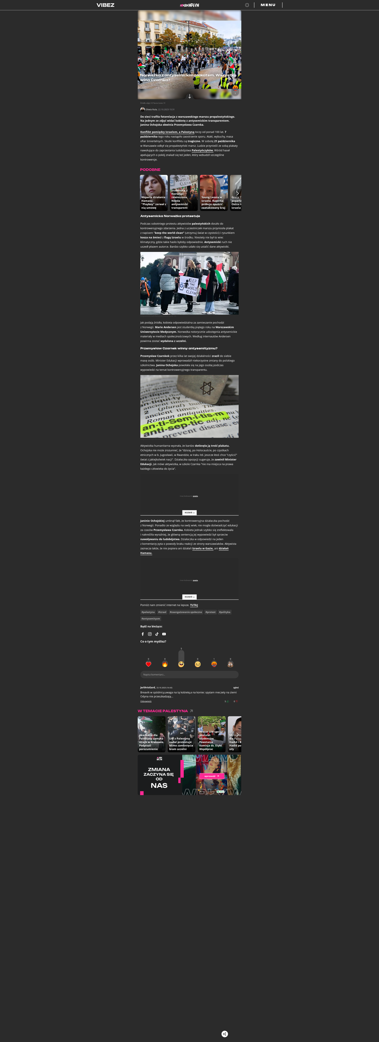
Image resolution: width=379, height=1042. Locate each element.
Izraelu (202, 548)
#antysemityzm (151, 618)
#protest (210, 612)
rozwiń (188, 512)
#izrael (162, 612)
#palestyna (148, 612)
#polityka (224, 612)
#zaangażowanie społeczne (186, 612)
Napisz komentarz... (154, 674)
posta (195, 496)
